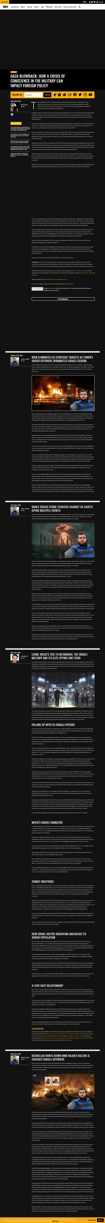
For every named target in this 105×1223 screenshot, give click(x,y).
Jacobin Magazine (71, 1038)
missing (51, 841)
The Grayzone (61, 1038)
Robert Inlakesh (25, 359)
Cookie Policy (55, 1221)
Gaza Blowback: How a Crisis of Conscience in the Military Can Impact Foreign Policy (37, 80)
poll (55, 867)
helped (42, 974)
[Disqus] (63, 325)
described (67, 915)
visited (84, 830)
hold (64, 992)
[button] (84, 2)
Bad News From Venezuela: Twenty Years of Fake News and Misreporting (64, 1034)
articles (82, 1036)
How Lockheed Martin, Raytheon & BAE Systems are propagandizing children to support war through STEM (20, 128)
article (75, 156)
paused (39, 907)
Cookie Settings (92, 1220)
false (44, 854)
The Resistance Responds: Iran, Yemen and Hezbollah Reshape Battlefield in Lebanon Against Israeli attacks (20, 148)
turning (64, 965)
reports (80, 846)
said (91, 861)
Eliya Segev (71, 774)
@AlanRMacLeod (67, 1040)
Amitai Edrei (44, 776)
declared (57, 1002)
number (70, 1036)
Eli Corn (78, 774)
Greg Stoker (24, 105)
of (73, 1036)
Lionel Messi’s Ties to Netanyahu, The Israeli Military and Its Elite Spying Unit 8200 (19, 135)
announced (63, 737)
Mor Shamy (41, 763)
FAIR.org (42, 1038)
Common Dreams (84, 1038)
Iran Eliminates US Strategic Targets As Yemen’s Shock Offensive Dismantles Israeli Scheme (62, 359)
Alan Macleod (37, 1028)
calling (66, 902)
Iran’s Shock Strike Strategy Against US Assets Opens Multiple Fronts (62, 508)
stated (36, 872)
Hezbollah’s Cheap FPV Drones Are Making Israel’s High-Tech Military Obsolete (19, 155)
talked (77, 828)
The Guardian (49, 1038)
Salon (55, 1038)
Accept (100, 1220)
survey (46, 943)
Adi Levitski (39, 752)
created (81, 791)
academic (76, 1036)
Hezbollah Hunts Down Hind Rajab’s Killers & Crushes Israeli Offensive (19, 141)
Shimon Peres (41, 830)
